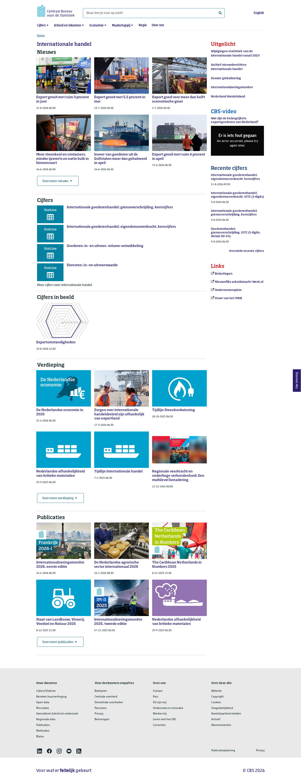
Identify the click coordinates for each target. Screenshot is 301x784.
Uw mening (297, 380)
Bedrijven (101, 691)
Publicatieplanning (223, 750)
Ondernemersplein (228, 290)
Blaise (40, 736)
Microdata (42, 708)
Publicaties (43, 725)
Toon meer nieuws (55, 181)
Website (216, 691)
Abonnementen (221, 725)
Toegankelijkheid (222, 708)
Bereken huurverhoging (51, 696)
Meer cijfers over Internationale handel (64, 285)
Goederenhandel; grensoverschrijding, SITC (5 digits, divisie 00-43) (235, 233)
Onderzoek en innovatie (168, 708)
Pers (155, 696)
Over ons (158, 25)
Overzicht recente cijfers (246, 251)
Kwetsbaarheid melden (226, 713)
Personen (100, 708)
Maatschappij (121, 25)
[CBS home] (56, 10)
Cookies (216, 702)
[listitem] (39, 751)
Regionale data (45, 719)
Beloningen (102, 719)
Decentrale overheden (109, 702)
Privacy (99, 713)
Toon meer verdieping (58, 498)
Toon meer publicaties (57, 642)
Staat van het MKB (228, 298)
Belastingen (223, 273)
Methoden (42, 731)
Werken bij (160, 713)
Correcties (159, 725)
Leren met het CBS (164, 719)
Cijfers (41, 25)
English (259, 13)
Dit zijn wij (159, 702)
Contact (157, 691)
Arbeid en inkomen (67, 25)
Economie (96, 25)
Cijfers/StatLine (46, 691)
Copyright (217, 696)
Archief (215, 719)
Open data (42, 702)
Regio (143, 25)
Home (41, 35)
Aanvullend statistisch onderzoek (57, 713)
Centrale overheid (106, 696)
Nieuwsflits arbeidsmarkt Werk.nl (239, 281)
